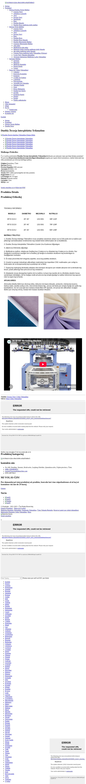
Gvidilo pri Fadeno (19, 78)
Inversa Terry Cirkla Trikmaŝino (17, 397)
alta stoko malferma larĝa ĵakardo (24, 51)
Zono (15, 87)
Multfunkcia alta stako (20, 47)
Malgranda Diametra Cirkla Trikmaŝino (14, 512)
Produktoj (8, 8)
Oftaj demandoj (10, 104)
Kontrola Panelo (18, 94)
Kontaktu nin (9, 113)
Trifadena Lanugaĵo (19, 14)
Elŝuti (7, 106)
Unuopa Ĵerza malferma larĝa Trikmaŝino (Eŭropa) (30, 53)
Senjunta (16, 61)
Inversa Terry (17, 17)
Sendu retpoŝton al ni (8, 187)
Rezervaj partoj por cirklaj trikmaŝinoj (66, 510)
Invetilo (15, 93)
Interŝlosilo (17, 19)
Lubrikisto (16, 79)
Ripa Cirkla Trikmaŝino (14, 399)
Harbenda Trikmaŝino (29, 510)
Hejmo (7, 6)
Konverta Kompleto (20, 74)
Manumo (16, 62)
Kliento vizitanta (10, 111)
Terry (15, 15)
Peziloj (15, 98)
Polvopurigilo (17, 81)
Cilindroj (16, 72)
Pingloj (15, 96)
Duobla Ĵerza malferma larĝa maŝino (25, 25)
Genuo (15, 68)
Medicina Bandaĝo (19, 64)
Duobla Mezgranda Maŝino (22, 42)
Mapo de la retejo (20, 508)
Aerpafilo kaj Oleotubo (21, 83)
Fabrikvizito (13, 110)
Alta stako (16, 46)
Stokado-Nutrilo (18, 85)
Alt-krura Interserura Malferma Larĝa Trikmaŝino (29, 57)
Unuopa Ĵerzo (18, 12)
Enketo (3, 488)
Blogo (7, 102)
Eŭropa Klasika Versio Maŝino (19, 10)
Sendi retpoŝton (6, 516)
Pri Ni (7, 108)
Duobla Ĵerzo (17, 38)
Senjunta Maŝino (14, 59)
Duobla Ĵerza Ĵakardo (20, 40)
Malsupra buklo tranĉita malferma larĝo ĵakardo (29, 49)
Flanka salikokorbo (19, 100)
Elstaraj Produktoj (7, 508)
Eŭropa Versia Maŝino (16, 27)
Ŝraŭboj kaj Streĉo (19, 91)
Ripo (15, 21)
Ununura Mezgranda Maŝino (23, 44)
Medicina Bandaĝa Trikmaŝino (11, 510)
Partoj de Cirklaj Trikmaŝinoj (18, 70)
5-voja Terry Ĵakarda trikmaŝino (23, 55)
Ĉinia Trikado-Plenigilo (45, 510)
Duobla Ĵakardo (18, 23)
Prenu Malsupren (19, 89)
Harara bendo (17, 66)
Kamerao (16, 76)
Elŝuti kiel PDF (20, 187)
